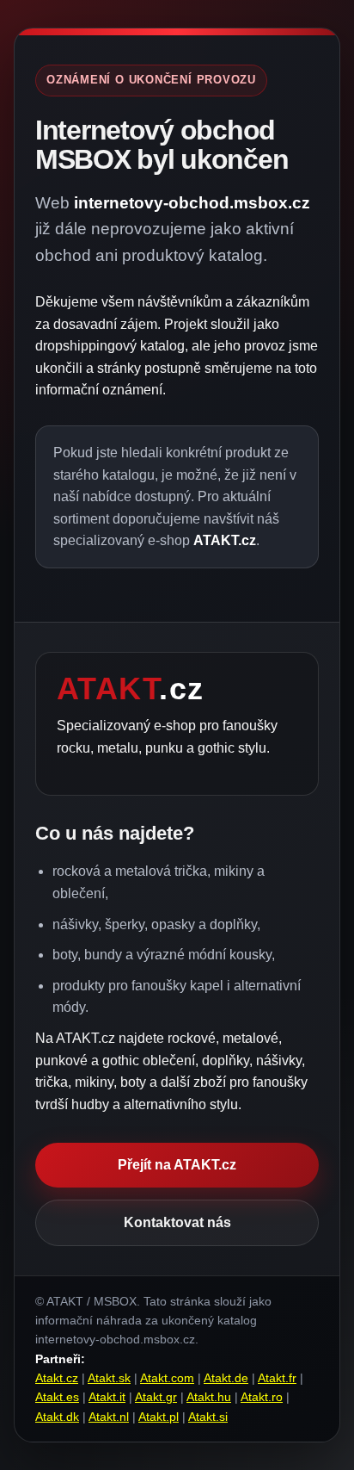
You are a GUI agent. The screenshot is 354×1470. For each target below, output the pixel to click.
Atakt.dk (57, 1416)
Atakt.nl (108, 1416)
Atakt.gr (156, 1397)
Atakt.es (57, 1397)
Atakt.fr (277, 1378)
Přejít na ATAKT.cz (177, 1164)
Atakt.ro (262, 1397)
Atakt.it (106, 1397)
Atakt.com (167, 1378)
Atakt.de (226, 1378)
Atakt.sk (109, 1378)
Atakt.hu (208, 1397)
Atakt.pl (158, 1416)
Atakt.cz (56, 1378)
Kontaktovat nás (177, 1222)
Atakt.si (208, 1416)
